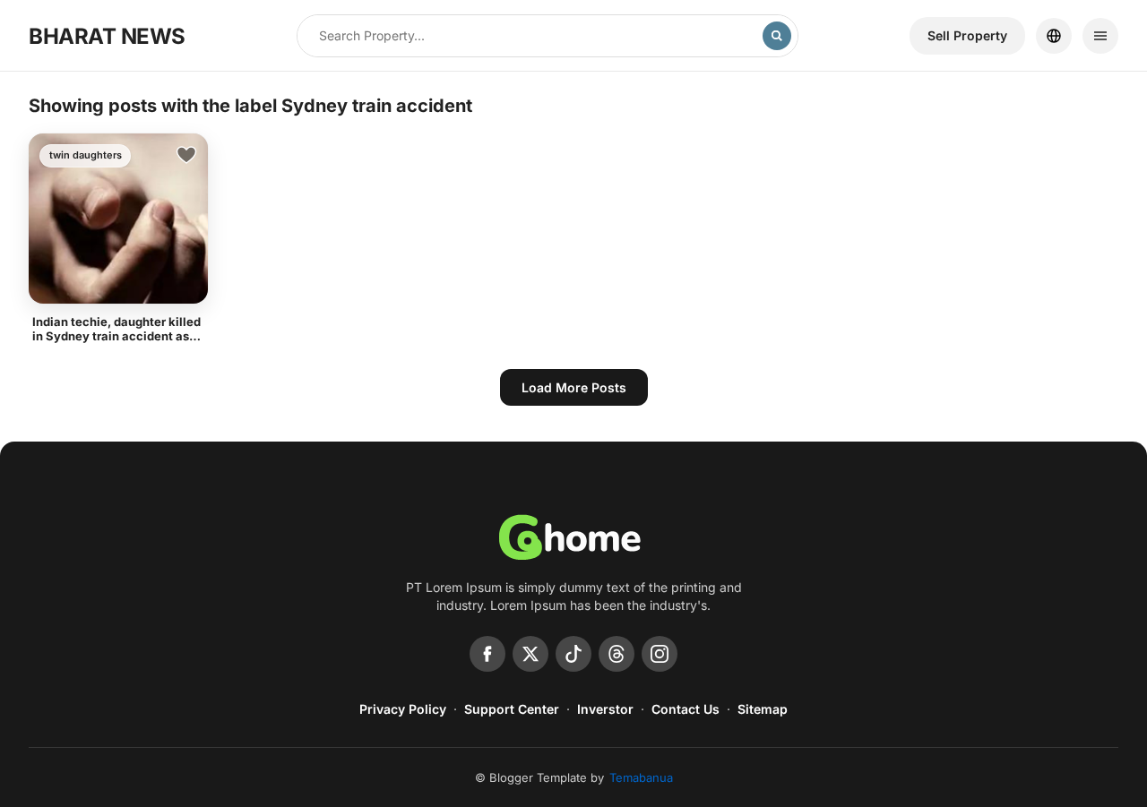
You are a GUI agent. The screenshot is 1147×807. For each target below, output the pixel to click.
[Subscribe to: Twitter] (530, 654)
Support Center (511, 709)
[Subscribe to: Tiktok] (573, 654)
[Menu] (1100, 36)
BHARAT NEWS (107, 36)
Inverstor (605, 709)
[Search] (777, 35)
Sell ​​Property (967, 35)
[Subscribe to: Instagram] (659, 654)
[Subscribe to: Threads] (616, 654)
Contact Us (685, 709)
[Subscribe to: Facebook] (487, 654)
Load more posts (574, 387)
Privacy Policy (402, 709)
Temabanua (641, 777)
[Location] (1054, 36)
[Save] (186, 155)
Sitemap (762, 709)
